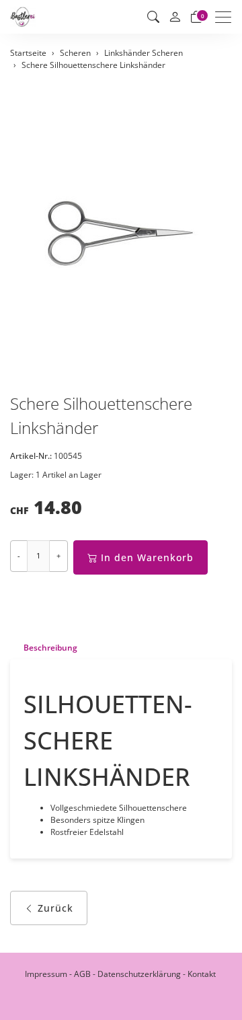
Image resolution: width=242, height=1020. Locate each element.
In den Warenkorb (147, 557)
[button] (153, 17)
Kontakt (202, 974)
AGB (82, 974)
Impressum (46, 974)
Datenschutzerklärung (139, 974)
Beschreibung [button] (50, 647)
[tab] (43, 647)
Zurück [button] (55, 908)
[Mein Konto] (175, 17)
